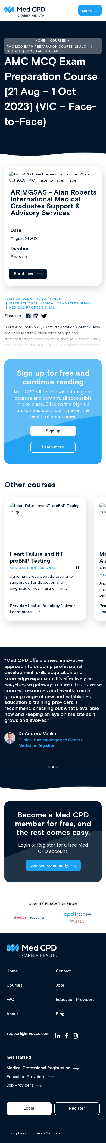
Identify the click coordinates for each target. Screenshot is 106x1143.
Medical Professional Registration (38, 1068)
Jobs (60, 985)
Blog (60, 1014)
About (12, 1014)
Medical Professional (32, 308)
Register (46, 845)
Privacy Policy (17, 1133)
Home (12, 971)
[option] (28, 917)
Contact (63, 971)
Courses (14, 985)
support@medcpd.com (28, 1033)
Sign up (53, 431)
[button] (49, 767)
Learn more (53, 447)
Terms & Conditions (47, 1133)
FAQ (10, 999)
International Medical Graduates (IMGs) (50, 303)
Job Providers (20, 1085)
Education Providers (75, 999)
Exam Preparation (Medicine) (33, 299)
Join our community (49, 865)
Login (24, 845)
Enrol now (23, 274)
